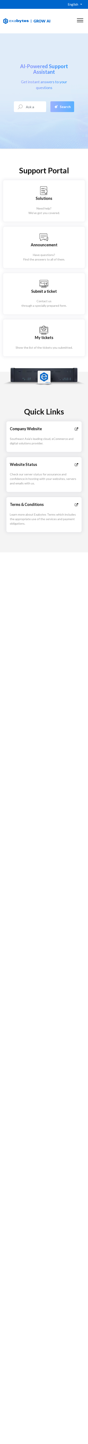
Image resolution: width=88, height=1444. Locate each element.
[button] (80, 19)
